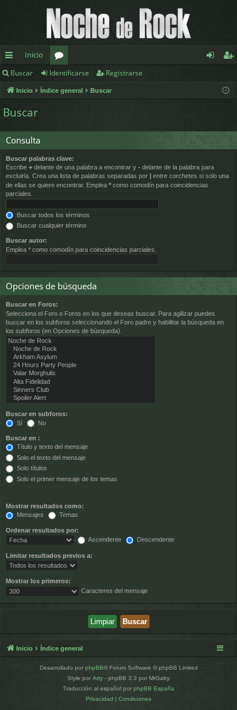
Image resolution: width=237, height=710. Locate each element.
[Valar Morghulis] (80, 373)
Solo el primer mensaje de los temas (66, 478)
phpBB (94, 667)
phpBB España (153, 688)
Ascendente (104, 539)
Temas (68, 514)
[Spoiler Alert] (80, 398)
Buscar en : (23, 438)
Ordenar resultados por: (42, 530)
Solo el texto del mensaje (50, 457)
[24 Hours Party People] (80, 365)
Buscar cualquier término (50, 225)
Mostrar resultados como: (45, 506)
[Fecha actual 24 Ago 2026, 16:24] (226, 90)
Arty (98, 678)
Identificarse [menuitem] (212, 57)
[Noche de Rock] (80, 341)
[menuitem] (99, 699)
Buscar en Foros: (32, 304)
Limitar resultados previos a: (49, 555)
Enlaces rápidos (11, 57)
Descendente (154, 539)
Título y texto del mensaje (51, 446)
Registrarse (124, 73)
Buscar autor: (26, 240)
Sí (18, 423)
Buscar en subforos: (37, 413)
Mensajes (29, 514)
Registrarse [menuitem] (230, 57)
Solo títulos (31, 467)
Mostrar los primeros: (38, 580)
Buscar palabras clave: (40, 158)
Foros (61, 57)
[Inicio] (118, 23)
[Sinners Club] (80, 390)
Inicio (34, 55)
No (41, 423)
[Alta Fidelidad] (80, 382)
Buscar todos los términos (52, 215)
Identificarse (69, 73)
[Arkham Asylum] (80, 357)
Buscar (21, 73)
